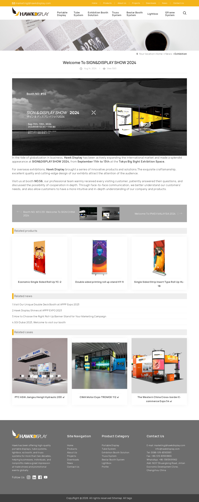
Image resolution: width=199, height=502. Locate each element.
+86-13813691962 (168, 459)
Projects (71, 456)
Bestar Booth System (113, 459)
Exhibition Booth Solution (115, 452)
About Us (72, 452)
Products (72, 448)
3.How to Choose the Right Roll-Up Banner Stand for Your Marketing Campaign (59, 316)
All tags (127, 498)
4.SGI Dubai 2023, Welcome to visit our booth (39, 322)
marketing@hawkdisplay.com (33, 3)
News (168, 53)
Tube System (109, 448)
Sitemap (117, 498)
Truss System (109, 456)
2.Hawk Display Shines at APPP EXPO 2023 (37, 310)
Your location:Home (151, 53)
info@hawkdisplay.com (167, 448)
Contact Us (73, 466)
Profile (105, 466)
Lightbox (106, 463)
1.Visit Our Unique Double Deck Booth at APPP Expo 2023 (45, 304)
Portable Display (110, 445)
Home (70, 445)
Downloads (73, 459)
